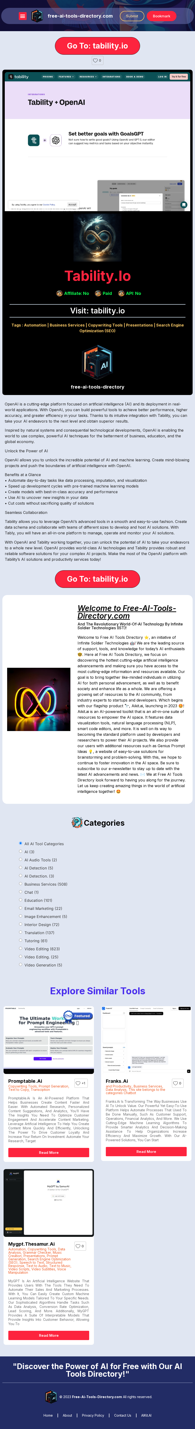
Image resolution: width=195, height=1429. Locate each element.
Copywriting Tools (105, 325)
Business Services (67, 325)
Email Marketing (43, 908)
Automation (35, 325)
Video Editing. (41, 957)
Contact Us (122, 1415)
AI (29, 852)
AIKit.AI (146, 1415)
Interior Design (41, 925)
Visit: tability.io (97, 310)
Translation (39, 933)
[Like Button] (95, 60)
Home (48, 1415)
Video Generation (43, 965)
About (67, 1415)
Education (38, 900)
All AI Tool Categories (44, 844)
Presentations (139, 325)
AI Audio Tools (40, 860)
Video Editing (42, 949)
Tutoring (36, 941)
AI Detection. (39, 876)
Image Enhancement (45, 916)
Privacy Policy (93, 1415)
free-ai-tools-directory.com (80, 16)
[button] (23, 16)
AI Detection (38, 868)
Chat (31, 892)
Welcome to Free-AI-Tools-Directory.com (127, 612)
